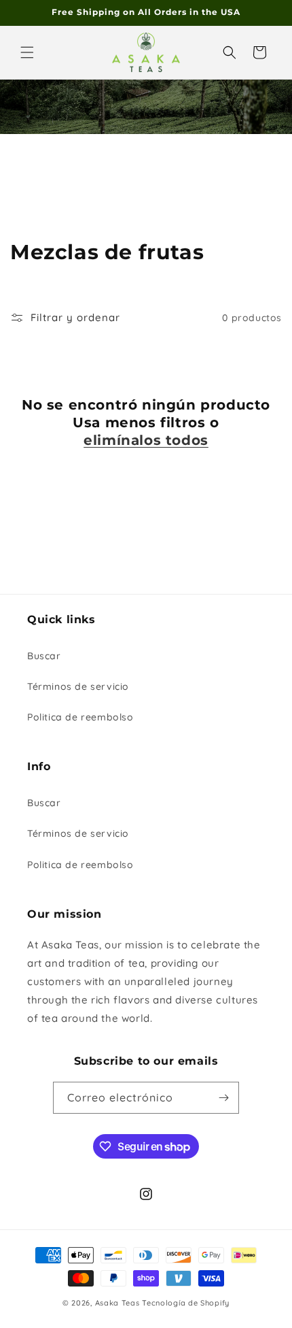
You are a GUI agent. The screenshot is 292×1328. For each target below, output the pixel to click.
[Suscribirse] (223, 1098)
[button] (27, 52)
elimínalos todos (146, 440)
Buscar (44, 656)
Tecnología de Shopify (186, 1303)
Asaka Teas (117, 1303)
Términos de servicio (78, 686)
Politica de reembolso (80, 717)
